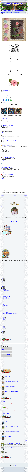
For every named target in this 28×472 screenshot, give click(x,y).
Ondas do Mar (4, 314)
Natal (3, 304)
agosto (4, 320)
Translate (7, 200)
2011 (2, 333)
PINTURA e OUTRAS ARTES (6, 352)
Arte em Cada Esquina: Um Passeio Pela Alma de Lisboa (11, 391)
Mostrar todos (26, 440)
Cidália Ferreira (4, 125)
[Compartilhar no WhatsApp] (11, 100)
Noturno (4, 306)
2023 (2, 279)
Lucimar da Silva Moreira (5, 140)
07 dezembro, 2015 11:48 (12, 140)
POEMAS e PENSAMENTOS (6, 354)
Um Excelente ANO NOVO (6, 290)
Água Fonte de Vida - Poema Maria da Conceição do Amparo (12, 443)
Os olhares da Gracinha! (5, 162)
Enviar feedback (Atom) (7, 197)
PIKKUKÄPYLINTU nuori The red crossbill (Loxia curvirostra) (12, 431)
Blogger (16, 465)
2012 (2, 332)
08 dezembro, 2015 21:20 (8, 167)
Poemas (4, 102)
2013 (2, 331)
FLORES (3, 349)
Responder (3, 132)
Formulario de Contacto (16, 12)
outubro (4, 318)
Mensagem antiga (25, 195)
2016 (2, 287)
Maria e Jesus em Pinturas (6, 298)
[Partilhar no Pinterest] (3, 91)
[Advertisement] (14, 268)
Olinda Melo (4, 145)
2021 (2, 281)
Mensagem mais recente (3, 195)
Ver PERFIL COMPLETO (14, 219)
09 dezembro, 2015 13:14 (10, 174)
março (3, 326)
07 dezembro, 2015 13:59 (9, 145)
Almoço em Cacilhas (5, 299)
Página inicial (14, 195)
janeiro (4, 328)
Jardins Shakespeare (5, 312)
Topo (26, 470)
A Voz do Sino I (4, 311)
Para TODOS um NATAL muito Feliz (7, 296)
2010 (2, 334)
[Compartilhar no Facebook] (4, 100)
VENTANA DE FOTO (4, 435)
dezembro (4, 289)
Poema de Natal (5, 297)
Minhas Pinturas (4, 157)
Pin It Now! (8, 95)
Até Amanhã (4, 291)
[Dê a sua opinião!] (1, 91)
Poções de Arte (4, 174)
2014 (2, 330)
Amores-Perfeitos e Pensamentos (7, 303)
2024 (2, 278)
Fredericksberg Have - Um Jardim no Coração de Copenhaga (12, 381)
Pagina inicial (3, 12)
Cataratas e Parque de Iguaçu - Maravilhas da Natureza (10, 307)
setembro (4, 319)
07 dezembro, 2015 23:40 (10, 157)
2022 (2, 280)
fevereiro (4, 327)
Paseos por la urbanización (8, 436)
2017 (2, 286)
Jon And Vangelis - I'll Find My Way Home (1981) (9, 295)
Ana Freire (3, 167)
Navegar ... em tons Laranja (6, 305)
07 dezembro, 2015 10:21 (10, 125)
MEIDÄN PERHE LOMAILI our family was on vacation (11, 426)
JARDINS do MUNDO (5, 351)
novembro (4, 317)
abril (3, 325)
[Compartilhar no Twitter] (6, 100)
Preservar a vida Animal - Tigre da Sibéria (9, 447)
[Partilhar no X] (2, 91)
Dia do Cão (6, 421)
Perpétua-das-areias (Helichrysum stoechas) (10, 386)
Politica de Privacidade (9, 12)
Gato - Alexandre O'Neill (7, 376)
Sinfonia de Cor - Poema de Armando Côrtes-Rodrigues (10, 313)
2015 (2, 288)
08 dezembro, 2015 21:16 (12, 162)
